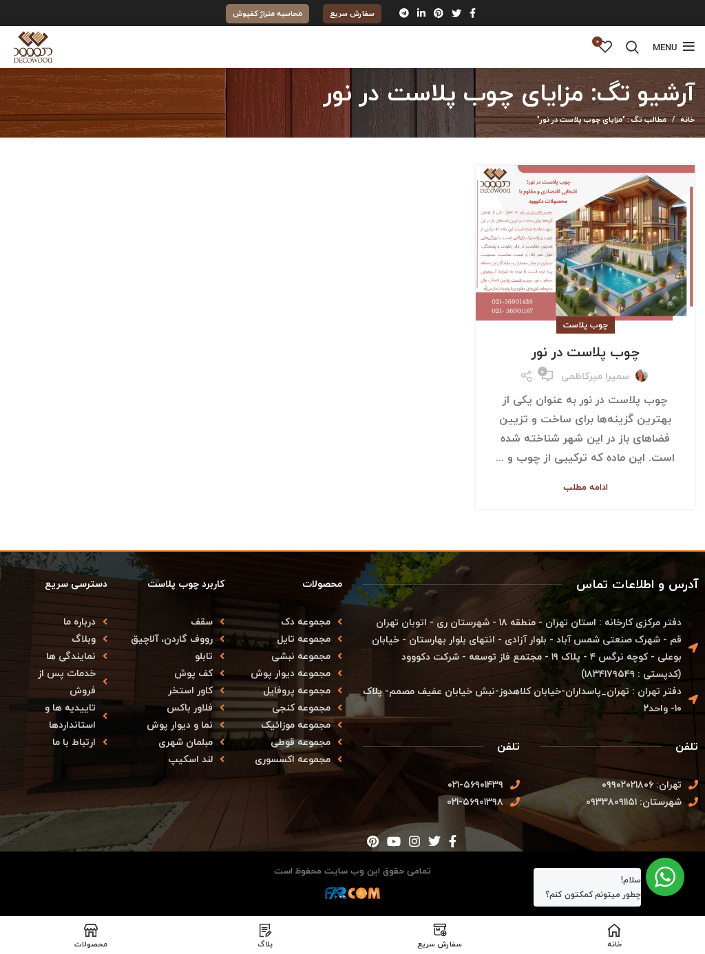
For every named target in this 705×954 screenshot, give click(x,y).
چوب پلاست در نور (586, 352)
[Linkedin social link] (421, 13)
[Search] (632, 47)
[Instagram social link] (414, 841)
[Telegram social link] (404, 13)
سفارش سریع (352, 13)
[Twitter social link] (456, 13)
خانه (687, 119)
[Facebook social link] (472, 13)
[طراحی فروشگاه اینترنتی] (352, 896)
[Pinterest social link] (439, 13)
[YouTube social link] (394, 841)
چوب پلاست (585, 325)
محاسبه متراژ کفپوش (267, 13)
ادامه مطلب (585, 487)
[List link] (58, 621)
